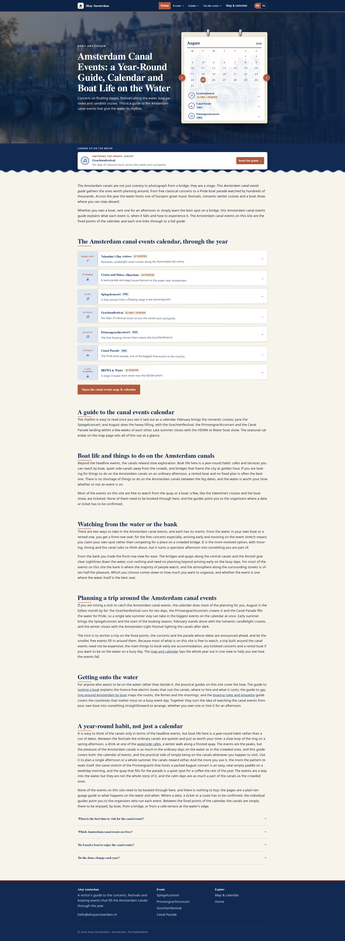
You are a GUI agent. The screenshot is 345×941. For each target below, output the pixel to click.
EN (257, 5)
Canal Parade (167, 914)
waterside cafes (149, 744)
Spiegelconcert (168, 895)
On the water (211, 5)
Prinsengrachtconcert (173, 901)
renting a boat (88, 689)
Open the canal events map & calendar (109, 389)
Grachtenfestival (169, 908)
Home (165, 5)
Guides (192, 5)
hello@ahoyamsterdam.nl (97, 914)
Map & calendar (236, 5)
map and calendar (164, 651)
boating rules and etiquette (234, 695)
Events (177, 5)
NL (264, 5)
